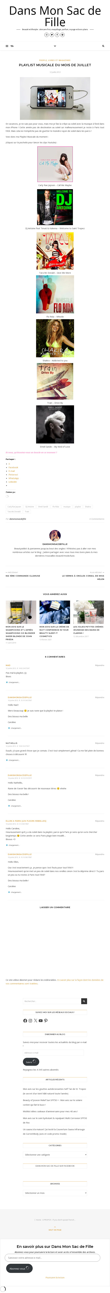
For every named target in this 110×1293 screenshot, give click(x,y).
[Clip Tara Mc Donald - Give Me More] (55, 251)
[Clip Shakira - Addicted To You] (55, 338)
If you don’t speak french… (64, 1219)
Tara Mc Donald (14, 511)
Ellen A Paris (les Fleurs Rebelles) (26, 821)
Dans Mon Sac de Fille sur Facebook (55, 1166)
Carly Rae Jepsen (14, 506)
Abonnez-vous (18, 1268)
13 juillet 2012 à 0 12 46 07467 (17, 824)
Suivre (29, 1062)
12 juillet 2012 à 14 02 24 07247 (18, 668)
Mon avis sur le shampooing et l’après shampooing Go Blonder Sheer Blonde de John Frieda (20, 633)
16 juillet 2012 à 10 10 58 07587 (20, 857)
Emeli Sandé (43, 506)
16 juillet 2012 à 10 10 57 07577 (20, 778)
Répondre (99, 665)
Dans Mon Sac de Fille (55, 15)
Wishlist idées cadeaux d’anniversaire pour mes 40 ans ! (50, 1111)
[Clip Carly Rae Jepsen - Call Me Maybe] (55, 164)
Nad (8, 665)
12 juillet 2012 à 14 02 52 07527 (18, 746)
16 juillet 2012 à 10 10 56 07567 (20, 700)
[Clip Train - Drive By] (55, 381)
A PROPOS (46, 1219)
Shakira (88, 506)
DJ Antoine (29, 506)
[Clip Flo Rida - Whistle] (55, 294)
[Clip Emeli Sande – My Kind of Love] (55, 424)
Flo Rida (56, 506)
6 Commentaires (97, 519)
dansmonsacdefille (17, 519)
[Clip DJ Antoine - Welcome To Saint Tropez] (55, 207)
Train (27, 511)
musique (66, 506)
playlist (78, 506)
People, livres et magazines (55, 60)
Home (38, 1219)
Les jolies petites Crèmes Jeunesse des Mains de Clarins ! (88, 630)
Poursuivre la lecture (55, 1277)
